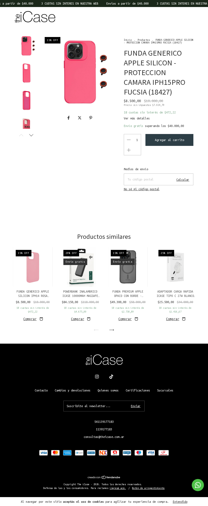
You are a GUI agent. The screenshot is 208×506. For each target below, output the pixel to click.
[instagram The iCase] (97, 376)
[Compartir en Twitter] (80, 118)
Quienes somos (108, 390)
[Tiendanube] (104, 478)
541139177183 (104, 421)
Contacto (41, 390)
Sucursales (165, 390)
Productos (144, 40)
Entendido (180, 501)
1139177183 (104, 429)
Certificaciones (138, 390)
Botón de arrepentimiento (148, 488)
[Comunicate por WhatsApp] (198, 485)
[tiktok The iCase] (111, 376)
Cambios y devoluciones (72, 390)
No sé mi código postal (142, 189)
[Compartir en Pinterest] (91, 118)
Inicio (128, 40)
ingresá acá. (118, 488)
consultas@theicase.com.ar (104, 436)
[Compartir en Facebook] (69, 118)
